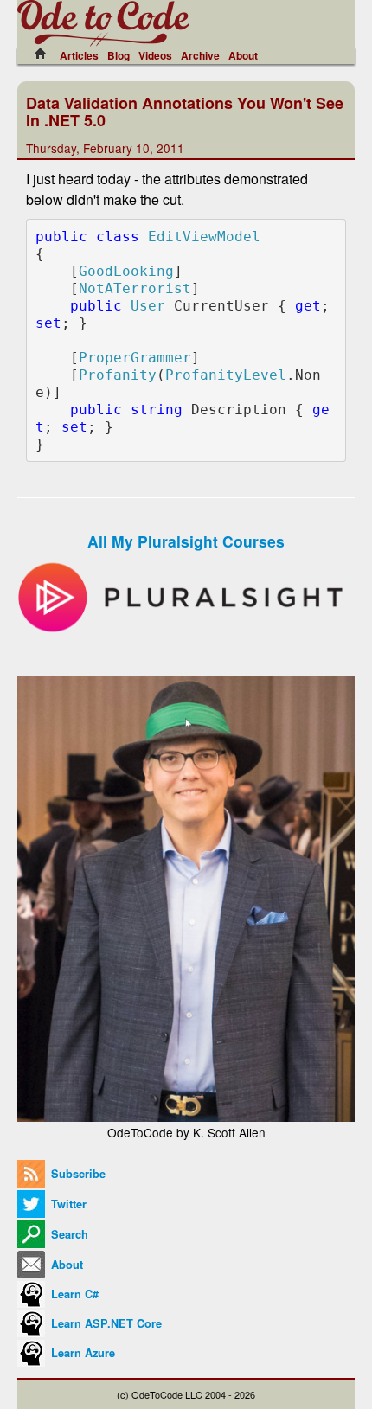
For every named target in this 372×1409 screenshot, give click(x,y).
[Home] (45, 54)
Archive (200, 55)
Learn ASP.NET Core (105, 1323)
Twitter (67, 1204)
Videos (155, 55)
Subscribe (77, 1174)
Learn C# (73, 1294)
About (243, 55)
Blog (118, 55)
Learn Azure (81, 1353)
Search (68, 1234)
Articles (79, 55)
